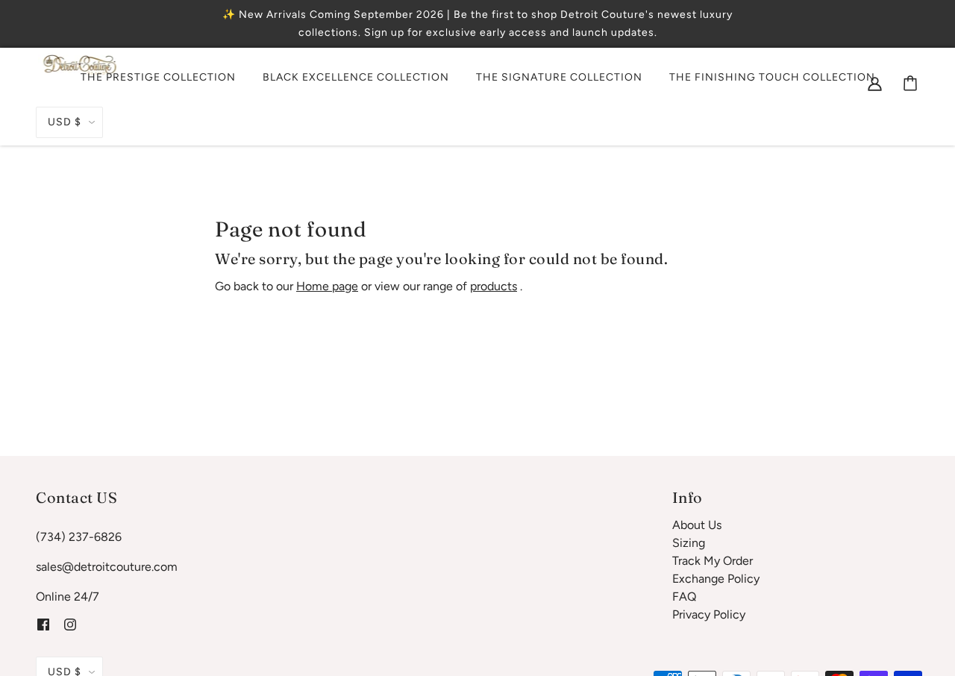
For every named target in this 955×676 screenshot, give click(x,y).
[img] (875, 83)
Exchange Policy (716, 579)
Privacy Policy (708, 614)
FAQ (684, 596)
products (493, 286)
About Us (696, 525)
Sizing (688, 543)
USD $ (64, 122)
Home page (327, 286)
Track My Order (712, 561)
